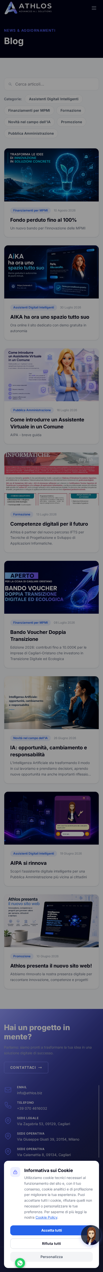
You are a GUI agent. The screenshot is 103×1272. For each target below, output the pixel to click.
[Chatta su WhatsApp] (20, 1263)
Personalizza (51, 1257)
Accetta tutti (51, 1230)
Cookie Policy (46, 1217)
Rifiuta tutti (51, 1243)
